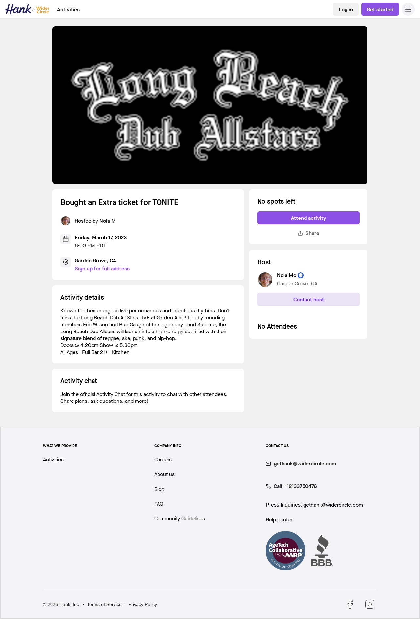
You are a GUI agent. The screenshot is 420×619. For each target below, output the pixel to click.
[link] (346, 9)
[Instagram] (370, 604)
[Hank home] (27, 9)
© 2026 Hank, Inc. (61, 604)
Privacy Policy (142, 604)
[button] (408, 9)
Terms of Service (104, 604)
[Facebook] (350, 604)
